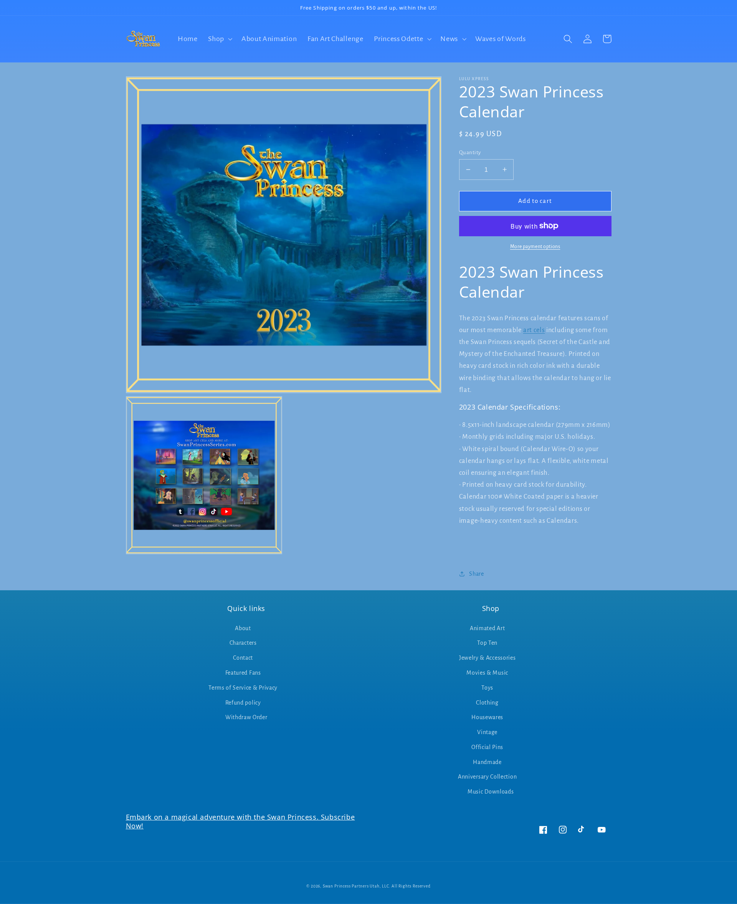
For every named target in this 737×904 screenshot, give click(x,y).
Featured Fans (243, 673)
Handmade (487, 762)
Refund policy (243, 703)
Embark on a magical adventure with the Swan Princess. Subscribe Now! (240, 821)
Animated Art (487, 628)
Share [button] (476, 573)
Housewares (487, 717)
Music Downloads (491, 792)
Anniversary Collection (487, 777)
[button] (219, 39)
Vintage (487, 732)
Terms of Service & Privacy (243, 688)
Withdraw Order (246, 717)
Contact (243, 658)
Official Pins (487, 747)
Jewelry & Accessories (487, 658)
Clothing (487, 703)
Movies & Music (487, 673)
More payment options (535, 246)
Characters (243, 643)
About (243, 628)
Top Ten (487, 643)
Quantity (470, 152)
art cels (534, 330)
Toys (487, 688)
